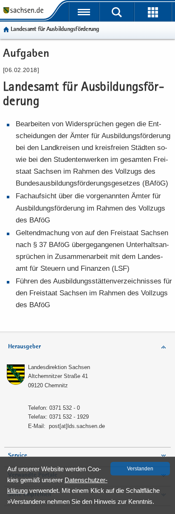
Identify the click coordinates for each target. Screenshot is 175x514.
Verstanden (140, 469)
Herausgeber (24, 347)
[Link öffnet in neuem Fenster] (23, 13)
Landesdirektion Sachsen (59, 367)
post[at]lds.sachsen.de (77, 426)
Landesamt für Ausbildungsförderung (55, 29)
